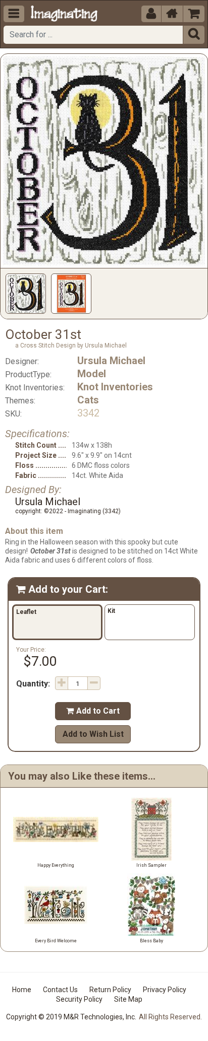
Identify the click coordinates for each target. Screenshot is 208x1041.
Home (21, 990)
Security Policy (79, 999)
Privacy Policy (164, 990)
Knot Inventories (115, 387)
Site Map (128, 999)
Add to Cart (93, 711)
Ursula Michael (111, 361)
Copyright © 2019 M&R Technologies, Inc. (71, 1017)
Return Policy (110, 990)
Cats (88, 400)
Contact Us (60, 990)
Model (91, 374)
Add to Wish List (93, 734)
